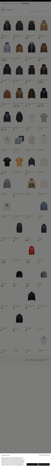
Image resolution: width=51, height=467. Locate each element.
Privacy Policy (20, 465)
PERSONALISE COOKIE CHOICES (44, 464)
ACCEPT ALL (32, 464)
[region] (25, 460)
